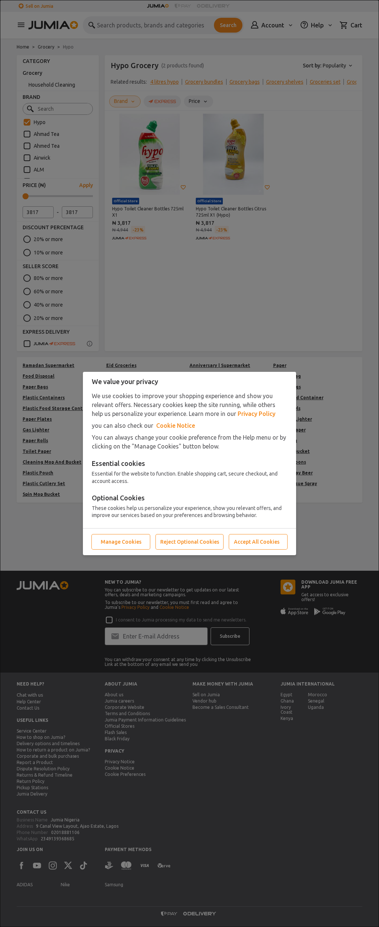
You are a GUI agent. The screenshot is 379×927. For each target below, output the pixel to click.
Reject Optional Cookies (189, 542)
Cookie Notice (175, 425)
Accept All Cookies (256, 542)
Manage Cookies (121, 542)
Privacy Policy (256, 413)
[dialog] (189, 463)
